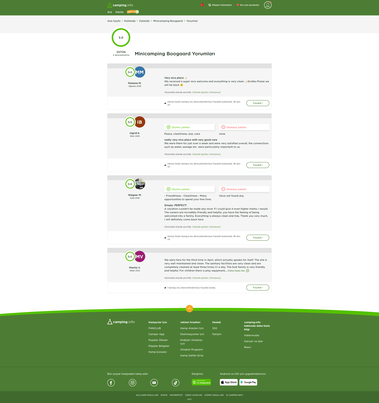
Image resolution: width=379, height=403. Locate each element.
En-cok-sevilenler (249, 5)
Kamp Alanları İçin (192, 328)
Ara (109, 11)
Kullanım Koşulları (147, 395)
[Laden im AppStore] (229, 382)
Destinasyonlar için (192, 333)
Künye (164, 395)
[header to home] (120, 5)
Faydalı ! (258, 103)
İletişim (216, 333)
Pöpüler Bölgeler (158, 345)
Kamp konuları (157, 351)
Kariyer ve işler (253, 341)
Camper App (156, 333)
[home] (121, 321)
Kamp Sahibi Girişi (191, 355)
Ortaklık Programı (191, 349)
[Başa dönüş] (189, 308)
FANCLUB (154, 328)
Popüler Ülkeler (158, 339)
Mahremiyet (176, 395)
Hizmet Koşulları (214, 395)
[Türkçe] (202, 5)
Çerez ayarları (193, 395)
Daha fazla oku (236, 270)
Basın (247, 347)
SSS (214, 328)
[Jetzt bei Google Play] (248, 382)
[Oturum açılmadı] (268, 5)
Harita (119, 11)
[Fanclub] (133, 12)
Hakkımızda (251, 335)
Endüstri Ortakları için (191, 341)
